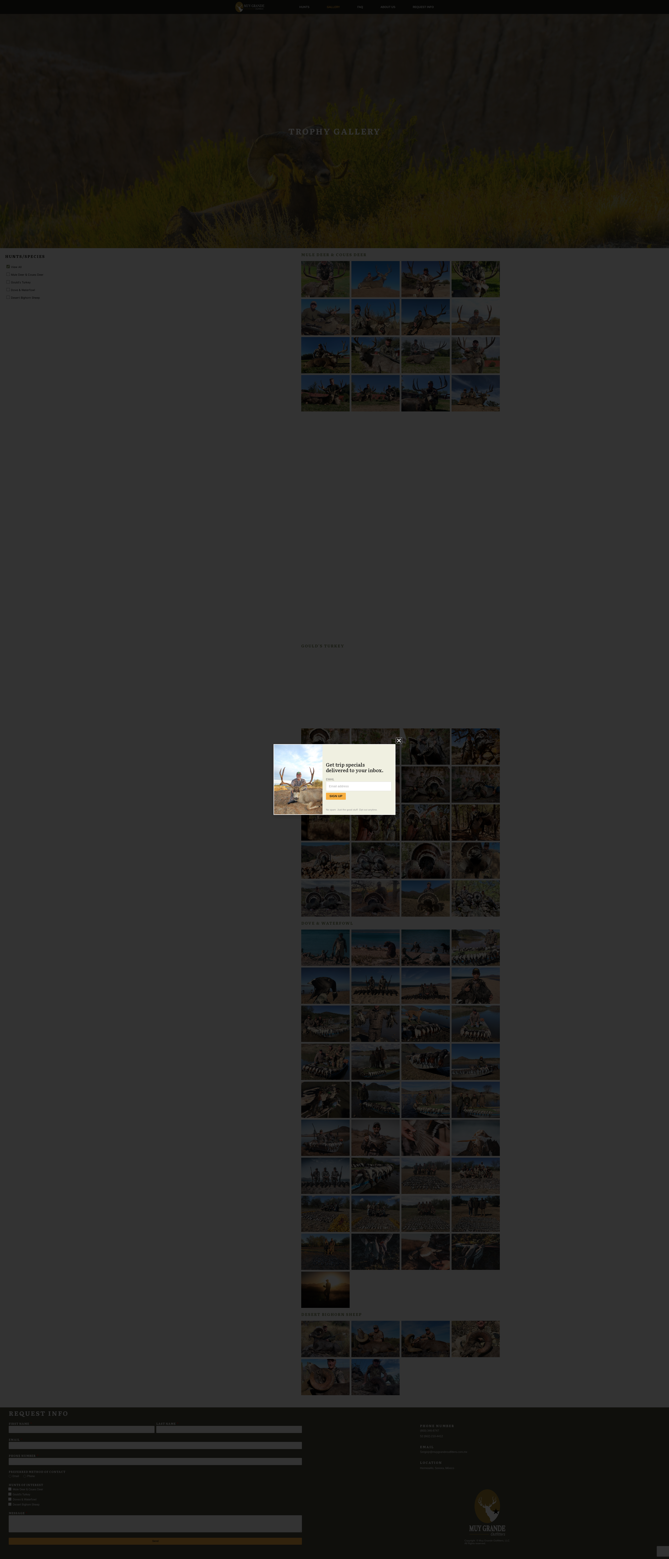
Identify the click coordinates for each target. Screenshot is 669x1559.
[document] (334, 779)
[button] (399, 740)
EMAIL (330, 779)
